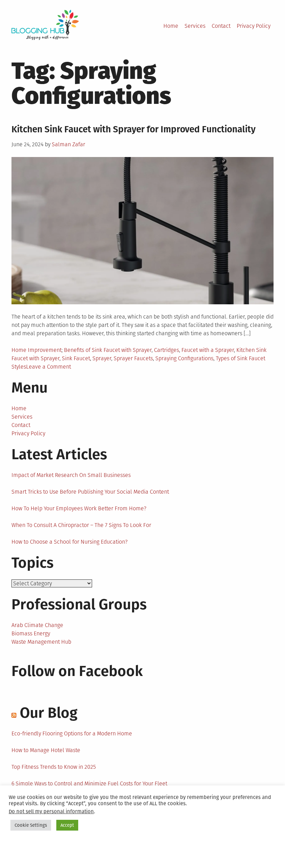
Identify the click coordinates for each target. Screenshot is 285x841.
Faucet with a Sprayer (207, 350)
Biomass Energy (30, 633)
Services (195, 26)
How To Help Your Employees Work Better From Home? (78, 508)
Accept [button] (67, 825)
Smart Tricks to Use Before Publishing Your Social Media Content (90, 491)
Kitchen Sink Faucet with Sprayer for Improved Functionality (133, 129)
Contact (221, 26)
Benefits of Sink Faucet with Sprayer (108, 350)
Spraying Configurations (184, 358)
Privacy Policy (253, 26)
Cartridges (166, 350)
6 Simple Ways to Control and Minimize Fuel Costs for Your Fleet (89, 783)
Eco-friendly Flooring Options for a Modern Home (71, 733)
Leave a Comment (48, 366)
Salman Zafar (68, 144)
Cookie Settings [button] (31, 825)
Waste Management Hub (41, 641)
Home (170, 26)
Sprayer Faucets (133, 358)
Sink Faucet (76, 358)
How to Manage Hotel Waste (45, 750)
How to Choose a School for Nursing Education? (69, 541)
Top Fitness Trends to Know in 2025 (53, 767)
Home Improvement (36, 350)
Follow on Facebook (77, 671)
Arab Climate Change (37, 625)
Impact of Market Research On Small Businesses (71, 475)
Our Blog (49, 713)
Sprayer (101, 358)
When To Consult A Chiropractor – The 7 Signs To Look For (81, 525)
